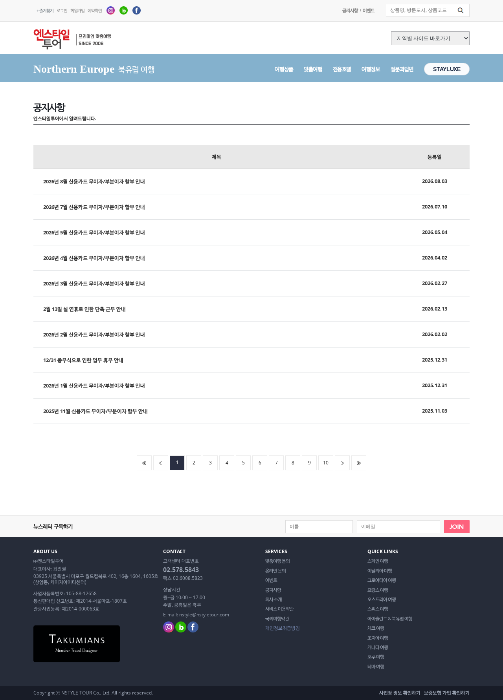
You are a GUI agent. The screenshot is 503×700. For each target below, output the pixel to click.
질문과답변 (402, 69)
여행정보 (371, 69)
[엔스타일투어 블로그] (123, 10)
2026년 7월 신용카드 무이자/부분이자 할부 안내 (94, 206)
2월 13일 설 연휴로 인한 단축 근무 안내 (84, 309)
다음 (342, 462)
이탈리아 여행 (379, 571)
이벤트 (368, 10)
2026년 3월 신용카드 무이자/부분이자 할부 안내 (94, 283)
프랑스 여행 (377, 590)
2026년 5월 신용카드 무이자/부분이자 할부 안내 (94, 232)
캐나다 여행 (377, 647)
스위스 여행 (377, 609)
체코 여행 (375, 628)
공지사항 (350, 10)
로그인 (62, 10)
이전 (160, 462)
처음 (144, 462)
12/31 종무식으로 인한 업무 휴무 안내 (83, 360)
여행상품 (284, 69)
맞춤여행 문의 (277, 561)
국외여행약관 (277, 618)
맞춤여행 (313, 69)
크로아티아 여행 (381, 580)
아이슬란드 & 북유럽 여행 (389, 618)
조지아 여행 (377, 638)
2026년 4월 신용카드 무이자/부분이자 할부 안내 (94, 257)
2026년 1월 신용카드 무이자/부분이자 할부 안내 (94, 385)
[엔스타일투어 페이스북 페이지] (136, 10)
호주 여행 (375, 657)
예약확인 (95, 10)
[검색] (460, 10)
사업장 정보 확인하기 (399, 692)
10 (326, 462)
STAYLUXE (446, 69)
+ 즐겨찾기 (45, 10)
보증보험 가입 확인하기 (447, 692)
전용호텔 (342, 69)
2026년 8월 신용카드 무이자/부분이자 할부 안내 (94, 181)
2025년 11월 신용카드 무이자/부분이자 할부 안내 (95, 411)
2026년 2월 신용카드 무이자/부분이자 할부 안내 (94, 334)
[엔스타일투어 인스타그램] (110, 10)
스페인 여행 (377, 561)
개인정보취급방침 (282, 628)
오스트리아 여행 (381, 599)
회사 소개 (273, 599)
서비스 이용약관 (279, 609)
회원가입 (77, 10)
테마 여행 (375, 666)
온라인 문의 (275, 571)
